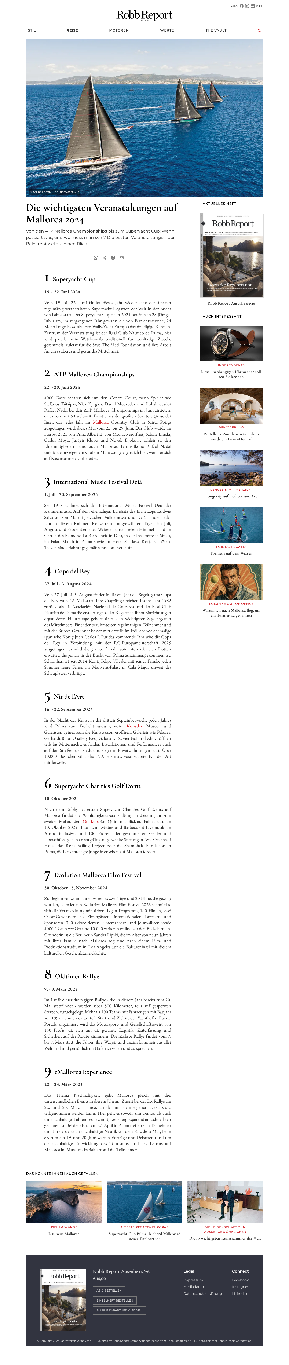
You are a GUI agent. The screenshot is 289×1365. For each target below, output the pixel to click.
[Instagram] (247, 6)
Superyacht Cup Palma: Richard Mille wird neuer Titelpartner (144, 1236)
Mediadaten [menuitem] (193, 1287)
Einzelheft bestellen (114, 1300)
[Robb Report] (144, 14)
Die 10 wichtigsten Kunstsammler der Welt (225, 1238)
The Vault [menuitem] (216, 30)
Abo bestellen (109, 1290)
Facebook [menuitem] (240, 1280)
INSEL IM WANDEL (63, 1227)
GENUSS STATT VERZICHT (231, 490)
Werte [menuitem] (167, 30)
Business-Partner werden (119, 1310)
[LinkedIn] (252, 6)
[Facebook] (241, 6)
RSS (259, 6)
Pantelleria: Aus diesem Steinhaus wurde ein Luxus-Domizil (231, 436)
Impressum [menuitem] (193, 1280)
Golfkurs (91, 821)
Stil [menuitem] (32, 30)
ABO (234, 6)
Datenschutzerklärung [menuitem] (202, 1294)
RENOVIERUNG (231, 427)
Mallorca (101, 422)
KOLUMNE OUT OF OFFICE (231, 604)
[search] (259, 30)
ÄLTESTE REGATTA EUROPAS (144, 1227)
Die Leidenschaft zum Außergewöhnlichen (225, 1229)
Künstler (134, 726)
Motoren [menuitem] (119, 30)
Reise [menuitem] (72, 30)
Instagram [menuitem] (240, 1287)
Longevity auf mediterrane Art (231, 496)
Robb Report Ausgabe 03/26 (231, 303)
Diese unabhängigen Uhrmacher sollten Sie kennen (231, 374)
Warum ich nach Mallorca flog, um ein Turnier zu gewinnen (231, 613)
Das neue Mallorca (63, 1233)
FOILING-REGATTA (231, 547)
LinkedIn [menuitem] (239, 1294)
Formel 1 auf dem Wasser (231, 553)
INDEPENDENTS (231, 365)
